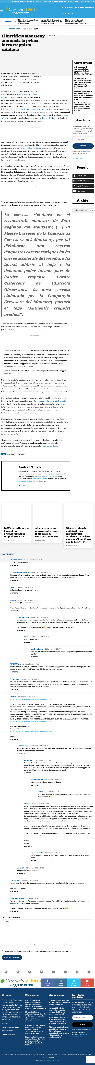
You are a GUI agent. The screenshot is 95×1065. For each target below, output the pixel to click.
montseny (11, 454)
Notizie (52, 35)
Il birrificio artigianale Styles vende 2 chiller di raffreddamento (27, 21)
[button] (91, 1)
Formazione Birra (39, 478)
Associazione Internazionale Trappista (50, 400)
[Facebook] (19, 485)
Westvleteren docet (49, 446)
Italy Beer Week (48, 476)
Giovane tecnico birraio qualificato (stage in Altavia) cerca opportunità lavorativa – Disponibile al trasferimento (59, 1032)
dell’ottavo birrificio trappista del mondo (31, 109)
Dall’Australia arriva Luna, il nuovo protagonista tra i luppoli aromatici (16, 532)
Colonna (28, 760)
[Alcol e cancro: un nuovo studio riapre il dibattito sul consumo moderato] (47, 514)
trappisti (21, 454)
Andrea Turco (14, 29)
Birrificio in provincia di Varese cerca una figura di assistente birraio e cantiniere (76, 21)
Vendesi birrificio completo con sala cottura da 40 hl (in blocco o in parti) (51, 21)
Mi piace (47, 979)
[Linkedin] (24, 485)
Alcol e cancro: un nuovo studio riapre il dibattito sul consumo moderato (47, 532)
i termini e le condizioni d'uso (79, 157)
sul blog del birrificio (47, 118)
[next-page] (89, 21)
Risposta (14, 565)
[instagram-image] (6, 972)
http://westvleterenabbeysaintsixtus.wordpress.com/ (31, 699)
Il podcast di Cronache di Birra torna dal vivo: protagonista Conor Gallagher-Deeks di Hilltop (83, 107)
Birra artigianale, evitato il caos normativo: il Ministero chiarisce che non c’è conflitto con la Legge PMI (78, 535)
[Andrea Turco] (4, 28)
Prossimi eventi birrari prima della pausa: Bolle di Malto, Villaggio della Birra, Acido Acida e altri (83, 95)
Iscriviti (83, 146)
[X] (28, 485)
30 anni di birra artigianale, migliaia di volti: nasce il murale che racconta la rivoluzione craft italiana (83, 83)
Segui (61, 979)
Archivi (83, 201)
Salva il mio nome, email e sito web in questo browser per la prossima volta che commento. (38, 951)
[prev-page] (15, 21)
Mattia (13, 697)
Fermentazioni (24, 481)
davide (27, 637)
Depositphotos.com (52, 1060)
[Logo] (20, 10)
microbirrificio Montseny (31, 148)
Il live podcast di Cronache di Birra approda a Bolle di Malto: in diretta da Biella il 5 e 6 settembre (83, 71)
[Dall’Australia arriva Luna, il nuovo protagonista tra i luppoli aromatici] (16, 514)
